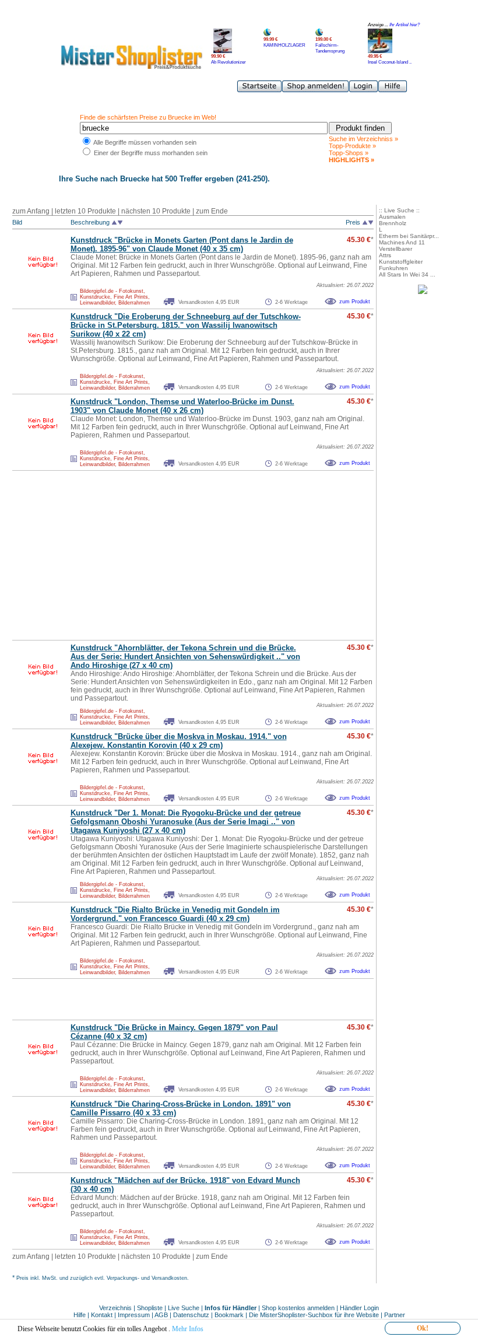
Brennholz (392, 223)
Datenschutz (191, 1314)
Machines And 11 (402, 242)
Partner (394, 1314)
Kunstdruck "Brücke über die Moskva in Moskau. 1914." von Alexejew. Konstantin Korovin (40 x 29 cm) (179, 741)
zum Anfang (31, 211)
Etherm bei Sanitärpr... (409, 236)
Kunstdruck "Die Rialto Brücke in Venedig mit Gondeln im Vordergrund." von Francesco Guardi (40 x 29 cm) (175, 914)
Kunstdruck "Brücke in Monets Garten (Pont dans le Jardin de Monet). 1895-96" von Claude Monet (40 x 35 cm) (182, 244)
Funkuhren (393, 268)
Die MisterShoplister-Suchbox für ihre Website (314, 1314)
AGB (161, 1314)
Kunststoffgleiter (401, 261)
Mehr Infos (187, 1329)
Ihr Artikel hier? (404, 24)
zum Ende (212, 211)
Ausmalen (392, 217)
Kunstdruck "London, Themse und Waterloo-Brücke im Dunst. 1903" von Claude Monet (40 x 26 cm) (182, 406)
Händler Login (359, 1307)
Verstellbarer (395, 249)
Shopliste (150, 1307)
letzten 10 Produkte (85, 211)
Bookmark (229, 1314)
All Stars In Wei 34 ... (407, 274)
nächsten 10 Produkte (156, 211)
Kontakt (102, 1314)
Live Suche (183, 1307)
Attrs (385, 255)
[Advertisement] (167, 555)
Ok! (422, 1328)
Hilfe (80, 1314)
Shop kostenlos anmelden (298, 1307)
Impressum (134, 1314)
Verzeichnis (115, 1307)
